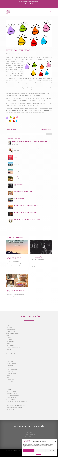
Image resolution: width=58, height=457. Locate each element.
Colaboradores (10, 339)
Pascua (8, 377)
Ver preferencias (51, 450)
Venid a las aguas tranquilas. (14, 258)
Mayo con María (11, 329)
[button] (55, 441)
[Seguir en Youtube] (30, 3)
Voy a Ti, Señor (37, 257)
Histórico (9, 343)
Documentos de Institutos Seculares (16, 405)
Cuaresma (9, 367)
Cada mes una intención (13, 395)
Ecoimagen (9, 327)
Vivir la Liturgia (9, 361)
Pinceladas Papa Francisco (12, 353)
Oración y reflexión (15, 53)
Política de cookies (38, 454)
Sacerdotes (22, 294)
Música (8, 375)
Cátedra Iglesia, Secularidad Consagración (17, 401)
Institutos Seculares (10, 399)
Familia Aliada (9, 335)
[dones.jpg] (12, 119)
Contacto (26, 6)
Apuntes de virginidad (12, 391)
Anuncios (8, 325)
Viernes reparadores (12, 331)
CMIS (33, 6)
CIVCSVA (9, 349)
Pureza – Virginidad (11, 397)
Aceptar (28, 450)
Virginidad (8, 389)
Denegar (39, 450)
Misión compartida (11, 351)
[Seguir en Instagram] (32, 3)
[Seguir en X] (28, 3)
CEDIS (30, 6)
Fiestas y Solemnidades (12, 369)
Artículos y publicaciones (13, 393)
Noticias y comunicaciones (12, 333)
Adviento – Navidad (11, 363)
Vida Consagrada (10, 345)
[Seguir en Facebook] (25, 3)
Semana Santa (10, 379)
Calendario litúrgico (11, 365)
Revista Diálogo (10, 409)
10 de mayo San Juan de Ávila (15, 291)
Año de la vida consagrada (13, 347)
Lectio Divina (10, 371)
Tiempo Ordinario (11, 381)
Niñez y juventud (11, 341)
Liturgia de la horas (11, 373)
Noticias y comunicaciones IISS (14, 407)
